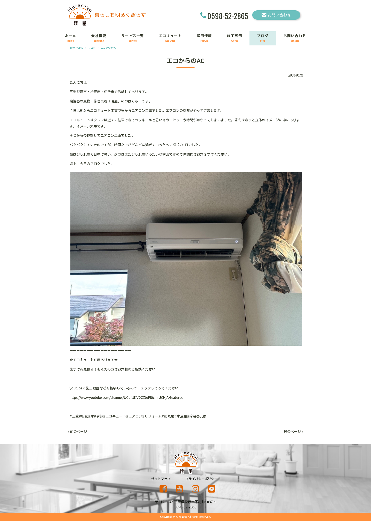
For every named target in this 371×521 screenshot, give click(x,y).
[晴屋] (106, 24)
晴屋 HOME (76, 48)
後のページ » (294, 432)
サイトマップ (160, 479)
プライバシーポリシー (201, 479)
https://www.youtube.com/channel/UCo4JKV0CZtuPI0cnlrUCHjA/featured (126, 397)
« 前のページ (77, 432)
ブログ (91, 48)
